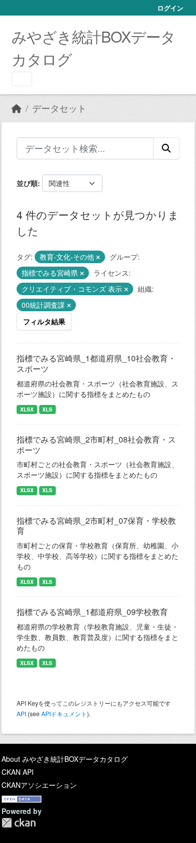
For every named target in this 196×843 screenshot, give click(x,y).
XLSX (27, 409)
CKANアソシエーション (39, 785)
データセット (59, 108)
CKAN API (18, 772)
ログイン (170, 8)
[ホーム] (17, 108)
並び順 (27, 183)
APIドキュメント (64, 713)
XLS (47, 409)
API (21, 713)
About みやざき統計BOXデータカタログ (65, 759)
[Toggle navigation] (22, 79)
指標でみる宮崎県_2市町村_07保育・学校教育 (96, 526)
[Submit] (166, 148)
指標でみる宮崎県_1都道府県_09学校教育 (92, 611)
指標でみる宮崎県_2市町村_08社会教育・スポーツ (96, 445)
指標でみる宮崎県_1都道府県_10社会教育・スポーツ (96, 363)
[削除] (98, 257)
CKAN (19, 822)
